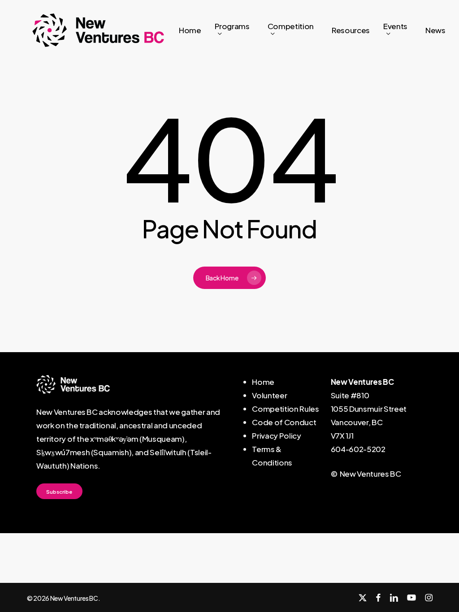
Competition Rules (285, 409)
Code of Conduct (284, 422)
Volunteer (269, 395)
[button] (59, 491)
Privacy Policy (276, 435)
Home (263, 382)
